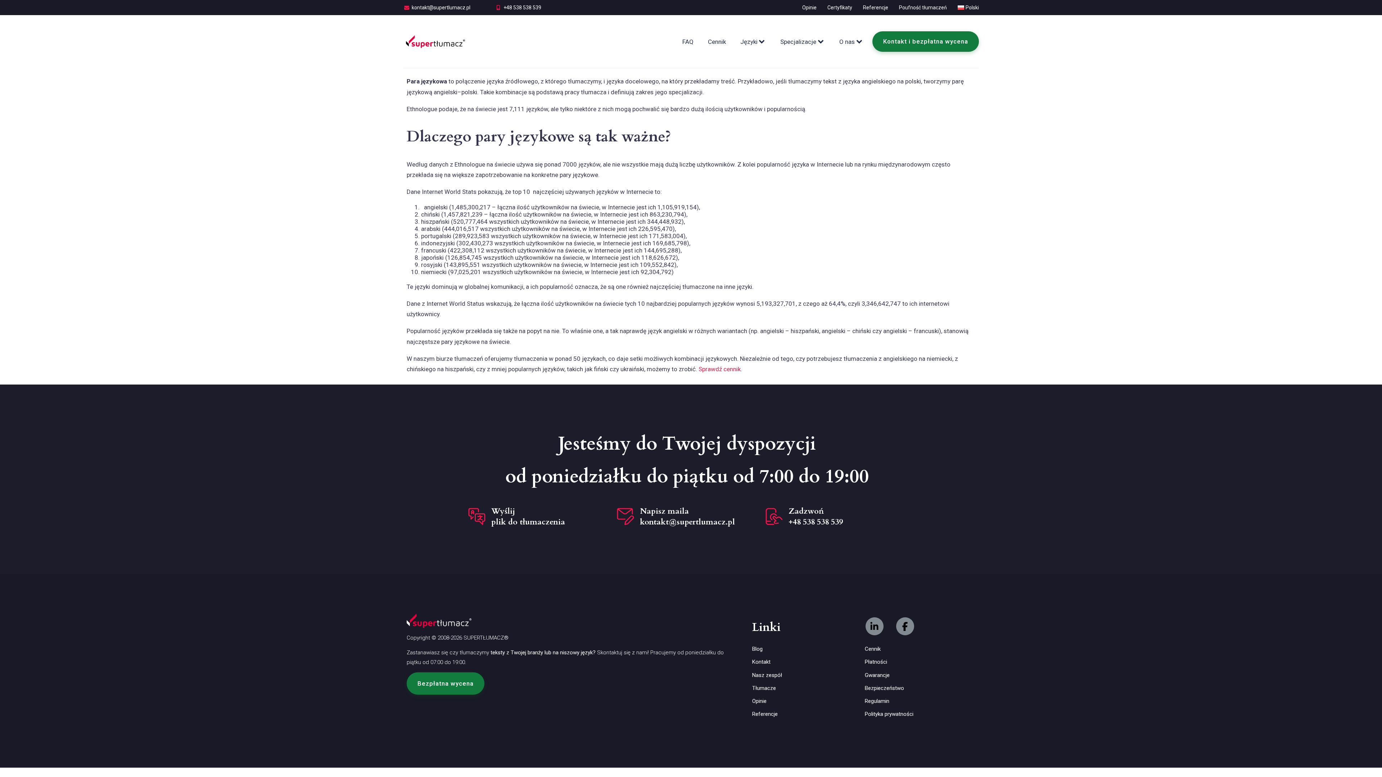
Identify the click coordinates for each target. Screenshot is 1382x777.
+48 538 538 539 (522, 7)
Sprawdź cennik (720, 369)
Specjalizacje (798, 41)
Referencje (875, 7)
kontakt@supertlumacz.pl (441, 7)
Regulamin (877, 701)
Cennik (717, 41)
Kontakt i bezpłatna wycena (925, 41)
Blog (757, 649)
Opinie (809, 7)
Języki (749, 41)
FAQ (688, 41)
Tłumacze (764, 688)
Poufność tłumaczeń (923, 7)
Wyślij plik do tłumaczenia (528, 516)
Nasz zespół (767, 675)
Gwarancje (877, 675)
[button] (445, 683)
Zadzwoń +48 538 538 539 (816, 516)
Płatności (876, 662)
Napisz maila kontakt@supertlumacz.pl (687, 516)
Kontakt (761, 662)
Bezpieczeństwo (884, 688)
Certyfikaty (839, 7)
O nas (847, 41)
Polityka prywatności (889, 714)
